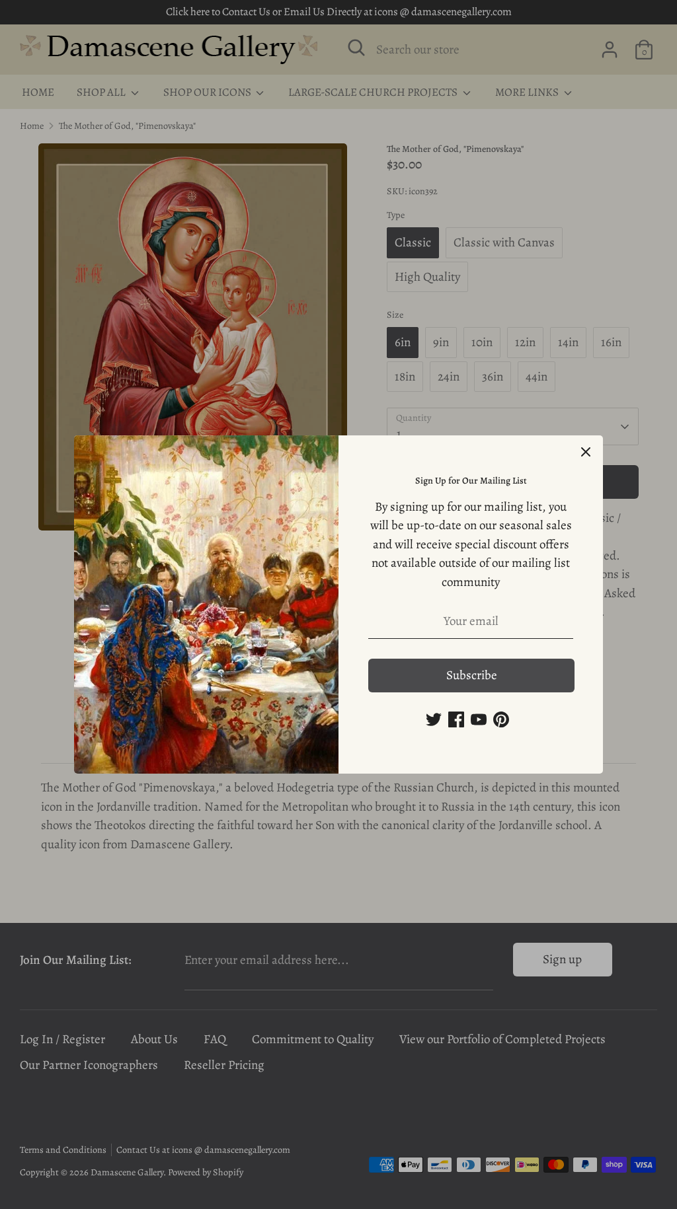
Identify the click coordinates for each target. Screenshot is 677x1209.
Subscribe (471, 675)
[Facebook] (456, 719)
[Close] (585, 452)
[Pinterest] (501, 719)
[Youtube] (479, 719)
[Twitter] (434, 719)
